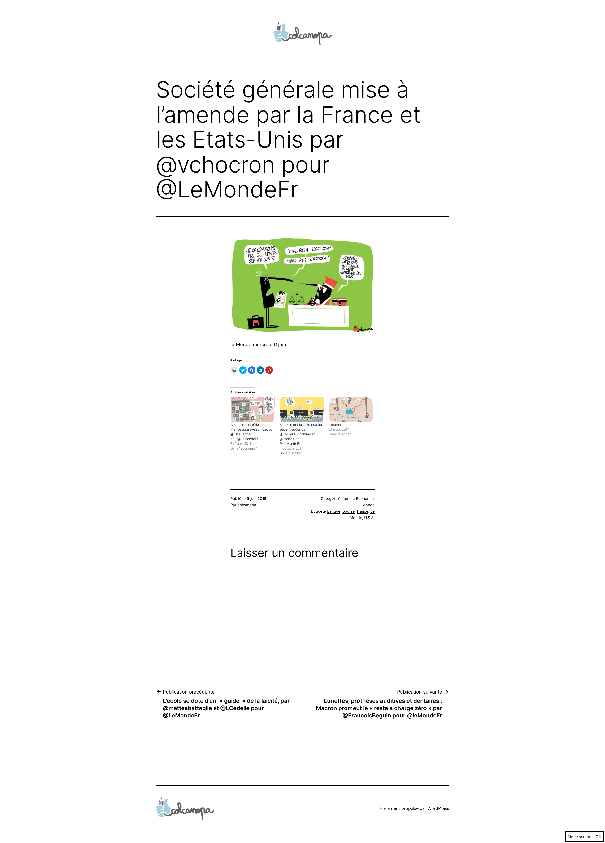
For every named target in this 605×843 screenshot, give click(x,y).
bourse (348, 511)
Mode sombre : (581, 836)
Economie (365, 498)
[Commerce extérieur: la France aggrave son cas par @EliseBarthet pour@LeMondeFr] (252, 409)
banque (333, 511)
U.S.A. (369, 517)
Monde (368, 504)
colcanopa (247, 504)
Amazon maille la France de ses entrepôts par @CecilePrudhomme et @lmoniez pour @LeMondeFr (301, 434)
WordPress (438, 808)
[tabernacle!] (351, 409)
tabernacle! (337, 425)
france (362, 511)
